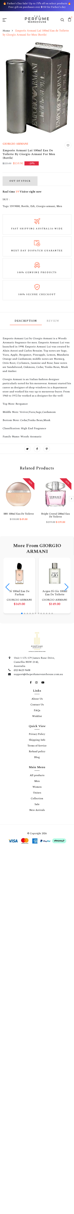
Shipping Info (37, 740)
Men (59, 206)
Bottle (25, 206)
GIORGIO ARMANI (15, 144)
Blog (37, 757)
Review (53, 321)
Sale (37, 804)
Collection (37, 798)
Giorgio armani (45, 206)
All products (37, 775)
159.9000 (15, 206)
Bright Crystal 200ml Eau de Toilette (55, 515)
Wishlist (37, 716)
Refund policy (37, 751)
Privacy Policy (37, 734)
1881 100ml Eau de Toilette (18, 514)
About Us (37, 699)
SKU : (6, 199)
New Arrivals (37, 810)
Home (6, 31)
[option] (18, 502)
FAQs (37, 710)
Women (37, 787)
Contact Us (37, 705)
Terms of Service (37, 746)
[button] (22, 613)
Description (26, 321)
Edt (32, 206)
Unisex (37, 793)
